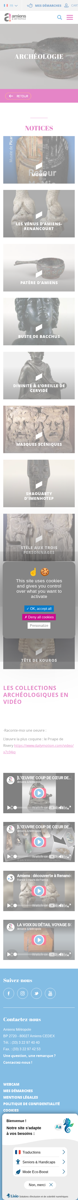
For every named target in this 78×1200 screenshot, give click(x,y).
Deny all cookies (40, 617)
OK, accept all (40, 608)
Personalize (39, 625)
